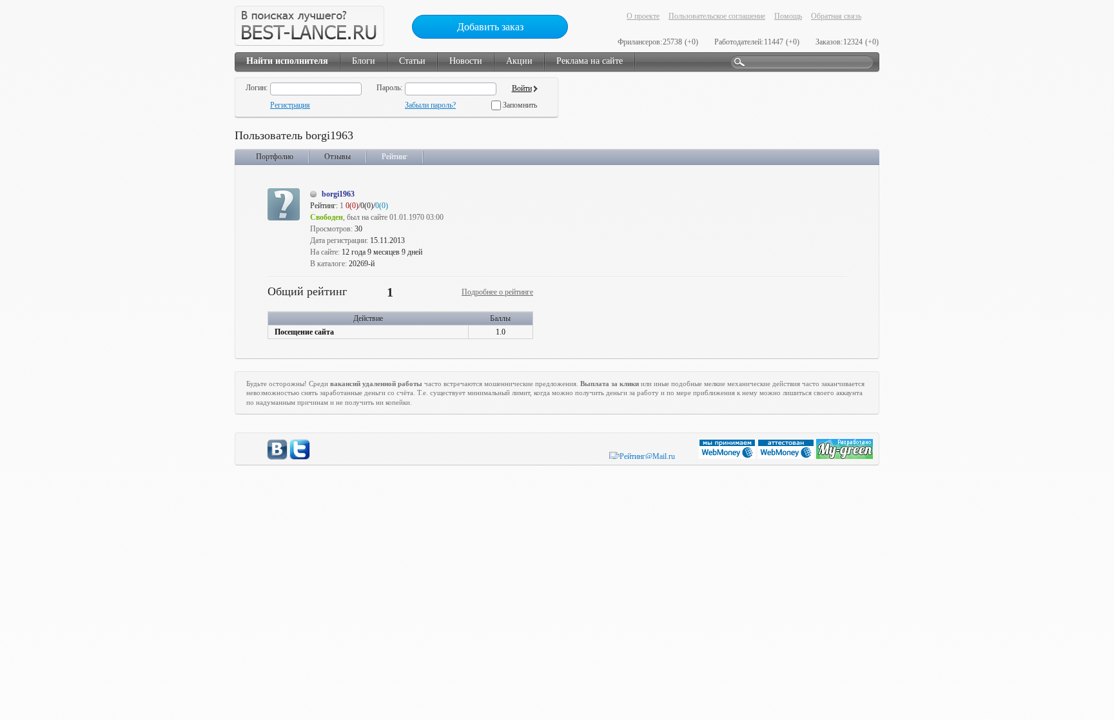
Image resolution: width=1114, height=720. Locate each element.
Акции (519, 61)
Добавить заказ (490, 26)
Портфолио (274, 156)
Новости (465, 61)
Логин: (257, 87)
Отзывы (337, 156)
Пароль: (389, 87)
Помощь (788, 16)
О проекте (643, 16)
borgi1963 (338, 194)
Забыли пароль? (430, 105)
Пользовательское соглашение (717, 16)
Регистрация (290, 105)
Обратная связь (836, 16)
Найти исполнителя (287, 61)
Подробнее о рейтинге (497, 292)
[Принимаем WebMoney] (728, 456)
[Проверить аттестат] (786, 456)
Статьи (412, 61)
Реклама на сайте (589, 61)
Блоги (363, 61)
